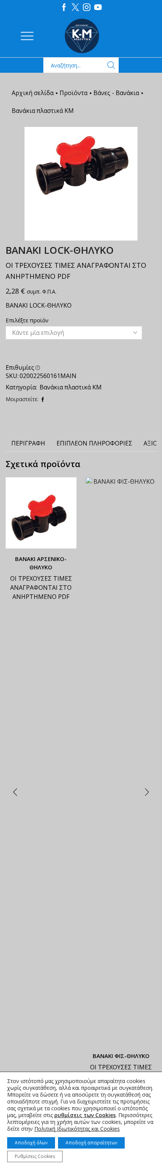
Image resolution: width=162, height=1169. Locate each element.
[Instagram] (86, 7)
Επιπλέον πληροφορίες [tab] (94, 443)
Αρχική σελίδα (32, 93)
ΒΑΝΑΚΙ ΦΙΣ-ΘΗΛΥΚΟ (121, 1056)
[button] (15, 792)
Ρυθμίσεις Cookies (35, 1156)
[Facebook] (64, 7)
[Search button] (111, 65)
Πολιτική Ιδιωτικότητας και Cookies (77, 1128)
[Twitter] (75, 7)
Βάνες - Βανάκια (116, 93)
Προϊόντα (73, 93)
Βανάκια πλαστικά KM (43, 110)
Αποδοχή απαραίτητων (91, 1142)
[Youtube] (98, 7)
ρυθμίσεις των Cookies (85, 1115)
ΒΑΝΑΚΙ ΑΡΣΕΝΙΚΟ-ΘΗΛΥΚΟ (41, 563)
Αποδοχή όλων (31, 1142)
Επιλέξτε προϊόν (27, 320)
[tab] (28, 443)
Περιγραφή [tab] (28, 443)
